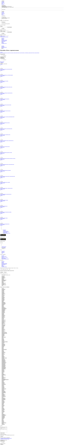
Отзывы (3, 2)
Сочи (2, 397)
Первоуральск (3, 377)
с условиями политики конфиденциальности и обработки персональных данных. (6, 438)
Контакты (3, 4)
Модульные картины (4, 263)
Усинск (3, 410)
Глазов (3, 319)
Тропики (38, 52)
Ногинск (3, 369)
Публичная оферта (4, 256)
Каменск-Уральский (4, 332)
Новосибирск (3, 366)
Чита (2, 419)
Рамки (2, 265)
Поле (31, 52)
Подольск (3, 380)
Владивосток (3, 309)
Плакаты (3, 42)
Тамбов (3, 403)
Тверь (2, 404)
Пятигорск (3, 382)
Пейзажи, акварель (28, 52)
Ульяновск (3, 409)
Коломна (3, 340)
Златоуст (3, 326)
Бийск (2, 301)
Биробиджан (3, 302)
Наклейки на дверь (4, 43)
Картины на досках (4, 40)
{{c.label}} (3, 28)
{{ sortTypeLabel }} (2, 58)
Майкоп (3, 353)
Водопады (3, 52)
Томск (2, 406)
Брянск (3, 306)
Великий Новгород (4, 308)
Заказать (1, 64)
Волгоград (3, 276)
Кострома (3, 342)
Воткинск (3, 316)
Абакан (3, 288)
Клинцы (3, 338)
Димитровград (3, 321)
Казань (3, 278)
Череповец (3, 417)
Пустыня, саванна (34, 52)
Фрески (3, 38)
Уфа (2, 285)
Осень (22, 52)
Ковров (3, 339)
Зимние (17, 52)
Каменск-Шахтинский (4, 333)
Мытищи (3, 357)
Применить (2, 444)
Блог (2, 3)
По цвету (4, 31)
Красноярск (3, 345)
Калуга (3, 331)
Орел (2, 373)
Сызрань (3, 401)
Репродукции (3, 41)
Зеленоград (3, 325)
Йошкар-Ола (3, 329)
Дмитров (3, 322)
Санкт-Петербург (4, 284)
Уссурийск (3, 411)
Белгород (3, 299)
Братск (3, 305)
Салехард (3, 387)
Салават (3, 386)
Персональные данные (5, 257)
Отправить (2, 436)
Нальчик (3, 358)
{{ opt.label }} (4, 55)
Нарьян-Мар (3, 359)
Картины (3, 39)
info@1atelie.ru (3, 247)
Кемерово (3, 335)
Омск (2, 281)
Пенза (2, 376)
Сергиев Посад (3, 392)
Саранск (3, 389)
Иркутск (3, 328)
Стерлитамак (3, 399)
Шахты (3, 420)
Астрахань (3, 295)
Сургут (3, 400)
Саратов (3, 390)
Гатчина (3, 318)
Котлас (3, 343)
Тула (2, 407)
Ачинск (3, 296)
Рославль (3, 383)
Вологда (3, 313)
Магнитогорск (3, 352)
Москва (3, 279)
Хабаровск (3, 414)
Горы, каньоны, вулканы (12, 52)
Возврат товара (5, 232)
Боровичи (3, 304)
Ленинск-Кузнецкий (4, 349)
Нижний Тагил (3, 363)
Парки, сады (24, 52)
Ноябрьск (3, 370)
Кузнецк (3, 346)
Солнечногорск (3, 396)
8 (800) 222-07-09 (2, 36)
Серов (2, 393)
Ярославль (3, 424)
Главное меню (3, 5)
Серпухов (3, 394)
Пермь (3, 282)
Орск (2, 375)
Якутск (3, 423)
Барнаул (3, 298)
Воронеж (3, 314)
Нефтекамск (3, 360)
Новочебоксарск (4, 367)
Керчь (2, 336)
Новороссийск (3, 365)
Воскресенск (3, 315)
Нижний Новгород (4, 362)
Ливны (3, 350)
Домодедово (3, 323)
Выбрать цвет (2, 57)
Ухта (2, 413)
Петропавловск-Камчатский (5, 379)
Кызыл (3, 348)
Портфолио (3, 13)
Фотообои (3, 261)
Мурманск (3, 356)
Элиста (3, 421)
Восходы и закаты (7, 52)
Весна (1, 52)
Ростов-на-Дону (4, 283)
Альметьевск (3, 289)
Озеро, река (19, 52)
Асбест (3, 294)
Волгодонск (3, 312)
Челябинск (3, 416)
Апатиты (3, 291)
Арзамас (3, 292)
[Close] (0, 426)
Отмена (1, 26)
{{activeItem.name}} (4, 6)
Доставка (3, 1)
